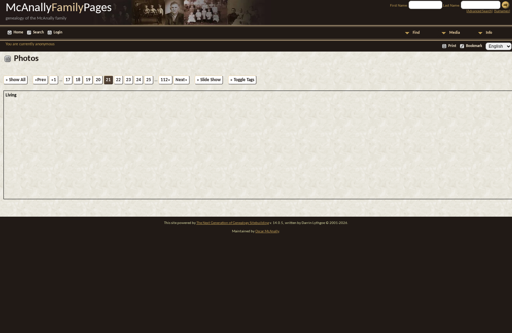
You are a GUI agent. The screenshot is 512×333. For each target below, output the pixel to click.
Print (452, 46)
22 (118, 80)
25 (148, 80)
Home (18, 32)
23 (128, 80)
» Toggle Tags (242, 80)
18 (78, 80)
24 (138, 80)
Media (454, 33)
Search (38, 32)
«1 (53, 80)
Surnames (502, 11)
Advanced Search (479, 11)
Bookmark (474, 46)
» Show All (15, 80)
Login (58, 32)
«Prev (40, 80)
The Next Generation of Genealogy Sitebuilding (232, 223)
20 (98, 80)
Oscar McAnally (267, 231)
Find (416, 33)
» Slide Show (209, 80)
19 (88, 80)
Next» (181, 80)
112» (165, 80)
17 (67, 80)
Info (489, 33)
